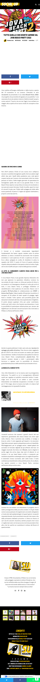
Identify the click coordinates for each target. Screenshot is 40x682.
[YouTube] (24, 659)
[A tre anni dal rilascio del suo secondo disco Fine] (34, 612)
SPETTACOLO (18, 40)
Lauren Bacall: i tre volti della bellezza (24, 392)
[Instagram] (18, 659)
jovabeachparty (5, 536)
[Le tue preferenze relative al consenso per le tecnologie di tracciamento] (37, 679)
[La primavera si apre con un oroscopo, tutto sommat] (17, 618)
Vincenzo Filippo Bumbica (20, 403)
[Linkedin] (21, 659)
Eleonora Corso (10, 40)
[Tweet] (30, 76)
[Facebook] (12, 659)
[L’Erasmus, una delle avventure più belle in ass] (28, 612)
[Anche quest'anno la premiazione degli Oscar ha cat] (22, 618)
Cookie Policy (24, 641)
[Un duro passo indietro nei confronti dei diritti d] (11, 612)
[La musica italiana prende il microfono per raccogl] (17, 612)
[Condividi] (10, 76)
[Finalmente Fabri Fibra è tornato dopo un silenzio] (11, 618)
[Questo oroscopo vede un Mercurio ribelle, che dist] (5, 612)
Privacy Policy (16, 641)
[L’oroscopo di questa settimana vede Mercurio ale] (34, 618)
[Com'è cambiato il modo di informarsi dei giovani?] (5, 618)
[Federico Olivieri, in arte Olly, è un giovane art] (22, 612)
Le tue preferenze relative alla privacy (20, 676)
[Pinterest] (27, 659)
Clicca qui (29, 639)
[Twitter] (15, 659)
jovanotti (13, 536)
